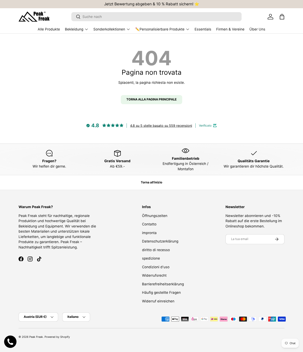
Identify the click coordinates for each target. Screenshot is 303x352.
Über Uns (257, 29)
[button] (282, 16)
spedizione (151, 258)
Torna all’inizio (151, 182)
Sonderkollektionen (109, 29)
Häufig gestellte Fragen (161, 292)
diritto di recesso (156, 250)
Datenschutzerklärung (160, 241)
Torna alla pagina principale (151, 99)
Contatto (149, 224)
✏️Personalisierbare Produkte (159, 29)
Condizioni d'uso (155, 267)
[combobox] (156, 16)
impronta (149, 233)
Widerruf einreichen (158, 301)
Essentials (203, 29)
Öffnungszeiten (154, 216)
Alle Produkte (49, 29)
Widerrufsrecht (154, 275)
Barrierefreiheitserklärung (163, 284)
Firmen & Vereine (230, 29)
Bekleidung (74, 29)
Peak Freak (36, 336)
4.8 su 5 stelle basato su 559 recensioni (161, 126)
